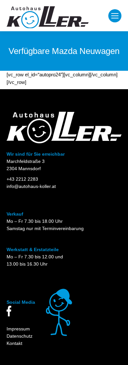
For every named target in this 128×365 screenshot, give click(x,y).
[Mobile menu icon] (114, 15)
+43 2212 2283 (22, 179)
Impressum (18, 328)
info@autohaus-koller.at (31, 186)
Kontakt (14, 343)
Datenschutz (19, 336)
